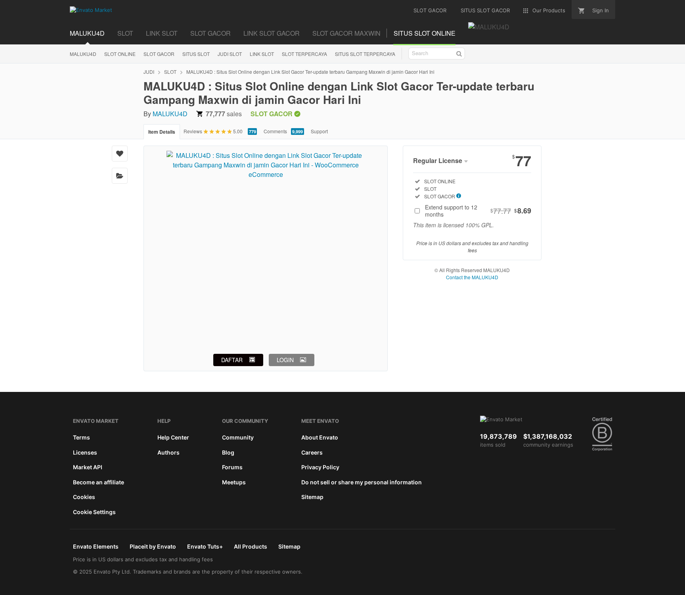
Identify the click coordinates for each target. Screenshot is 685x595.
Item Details (161, 131)
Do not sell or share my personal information (361, 482)
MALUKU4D (87, 33)
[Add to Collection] (120, 176)
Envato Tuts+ (205, 546)
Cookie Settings (94, 512)
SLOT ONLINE (120, 53)
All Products (250, 546)
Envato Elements (96, 546)
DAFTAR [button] (232, 360)
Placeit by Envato (153, 546)
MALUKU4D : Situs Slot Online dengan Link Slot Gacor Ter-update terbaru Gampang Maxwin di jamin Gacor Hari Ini (310, 71)
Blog (228, 452)
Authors (168, 452)
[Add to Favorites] (120, 153)
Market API (87, 467)
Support (319, 131)
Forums (232, 467)
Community (238, 437)
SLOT (125, 33)
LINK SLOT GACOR (271, 33)
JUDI (149, 71)
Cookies (84, 496)
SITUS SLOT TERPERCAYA (365, 53)
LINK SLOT (162, 33)
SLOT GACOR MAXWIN (346, 33)
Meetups (234, 482)
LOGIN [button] (285, 360)
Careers (312, 452)
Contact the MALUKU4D (472, 277)
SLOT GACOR (210, 33)
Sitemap (312, 496)
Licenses (85, 452)
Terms (81, 437)
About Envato (319, 437)
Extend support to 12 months (478, 210)
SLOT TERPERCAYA (304, 53)
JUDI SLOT (230, 53)
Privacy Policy (320, 467)
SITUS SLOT (196, 53)
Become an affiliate (98, 482)
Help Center (173, 437)
